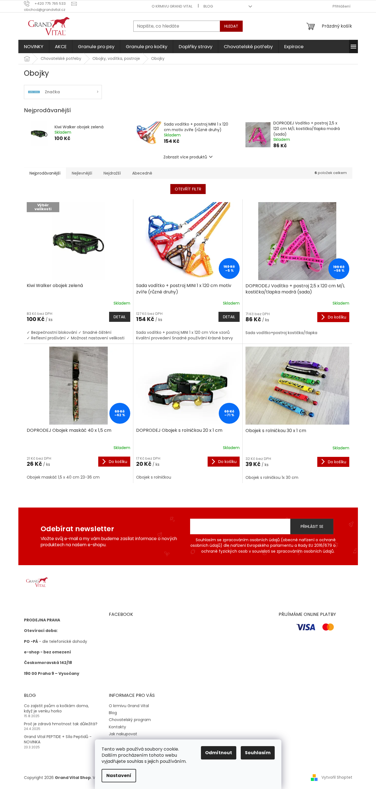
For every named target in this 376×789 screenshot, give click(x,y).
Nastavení (118, 775)
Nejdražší (112, 173)
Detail (120, 317)
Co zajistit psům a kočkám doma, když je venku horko (56, 708)
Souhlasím (258, 752)
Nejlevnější (82, 173)
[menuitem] (33, 46)
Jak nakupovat (123, 734)
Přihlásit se (312, 526)
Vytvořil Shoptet (336, 777)
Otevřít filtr (188, 189)
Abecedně (142, 173)
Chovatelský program (130, 719)
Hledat (231, 26)
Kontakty (117, 727)
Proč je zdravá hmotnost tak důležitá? (60, 724)
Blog (208, 6)
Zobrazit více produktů (185, 157)
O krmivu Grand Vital (172, 6)
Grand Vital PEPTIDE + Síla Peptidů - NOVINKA (58, 739)
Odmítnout (218, 752)
